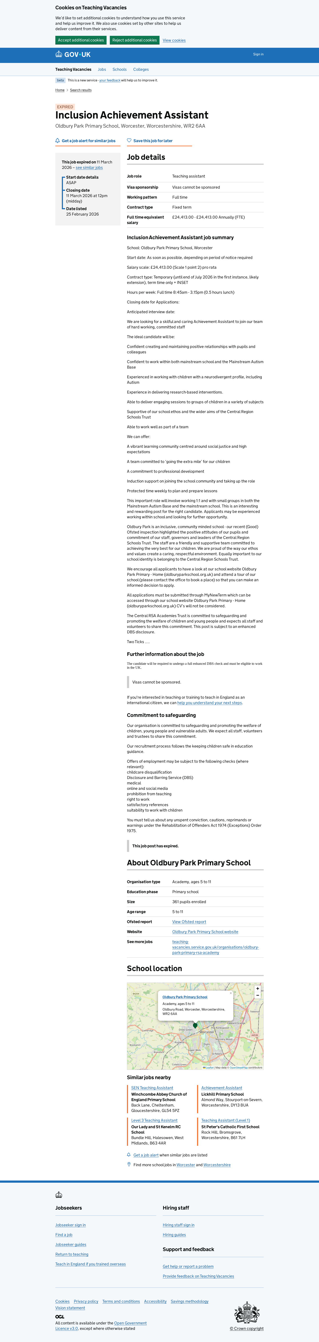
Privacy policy (86, 1301)
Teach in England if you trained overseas (90, 1263)
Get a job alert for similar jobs (88, 140)
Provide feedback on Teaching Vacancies (198, 1276)
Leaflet (210, 1067)
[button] (195, 1026)
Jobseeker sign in (70, 1224)
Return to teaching (71, 1254)
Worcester (185, 1164)
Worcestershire (217, 1164)
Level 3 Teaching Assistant (154, 1120)
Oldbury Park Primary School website (205, 931)
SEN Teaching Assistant (152, 1087)
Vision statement (70, 1307)
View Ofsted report (189, 921)
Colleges (141, 69)
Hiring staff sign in (178, 1224)
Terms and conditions (121, 1301)
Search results (81, 90)
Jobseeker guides (70, 1244)
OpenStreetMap (239, 1067)
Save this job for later (153, 140)
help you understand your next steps (209, 702)
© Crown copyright (247, 1328)
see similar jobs (89, 167)
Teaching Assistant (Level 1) (225, 1120)
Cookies (62, 1301)
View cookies (174, 40)
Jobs (102, 69)
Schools (120, 69)
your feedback (109, 80)
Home (59, 90)
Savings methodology (190, 1301)
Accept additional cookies (81, 40)
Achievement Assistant (221, 1087)
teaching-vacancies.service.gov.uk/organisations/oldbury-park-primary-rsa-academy (215, 947)
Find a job (63, 1234)
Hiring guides (174, 1234)
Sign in (258, 54)
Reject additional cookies (134, 40)
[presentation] (195, 1026)
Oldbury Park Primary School (185, 997)
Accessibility (155, 1301)
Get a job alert (146, 1155)
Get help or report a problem (188, 1266)
